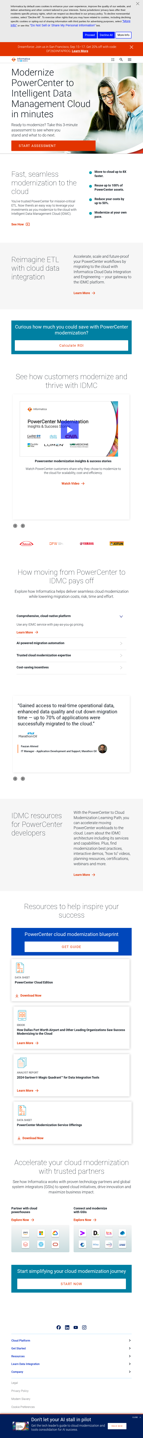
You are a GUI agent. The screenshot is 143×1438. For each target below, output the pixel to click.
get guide (71, 947)
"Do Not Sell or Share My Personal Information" (63, 25)
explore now (20, 1220)
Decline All (106, 35)
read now (117, 1426)
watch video (71, 483)
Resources (18, 1356)
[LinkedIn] (67, 1327)
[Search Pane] (121, 59)
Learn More (80, 51)
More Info (123, 35)
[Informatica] (20, 59)
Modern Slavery (20, 1399)
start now (71, 1284)
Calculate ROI (71, 345)
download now (30, 995)
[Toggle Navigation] (129, 59)
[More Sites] (113, 59)
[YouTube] (76, 1327)
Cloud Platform (20, 1340)
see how (17, 224)
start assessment (37, 146)
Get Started (18, 1348)
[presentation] (15, 526)
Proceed (90, 35)
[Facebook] (59, 1327)
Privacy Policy (20, 1391)
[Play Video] (69, 429)
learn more (82, 293)
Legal (14, 1383)
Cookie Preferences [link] (23, 1407)
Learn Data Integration (25, 1364)
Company (17, 1372)
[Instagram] (84, 1327)
